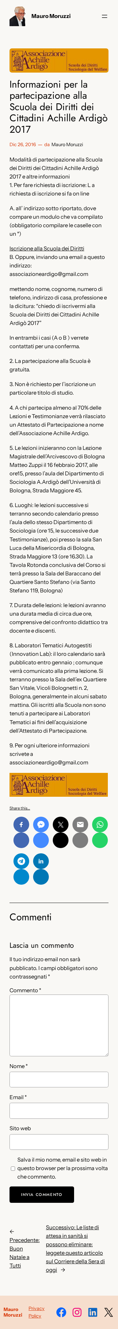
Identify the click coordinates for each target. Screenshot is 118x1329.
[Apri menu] (104, 16)
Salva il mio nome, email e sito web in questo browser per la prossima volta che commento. (62, 1168)
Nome (19, 1066)
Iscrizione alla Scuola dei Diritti (47, 248)
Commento (25, 990)
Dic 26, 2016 (23, 144)
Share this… (20, 808)
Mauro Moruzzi (51, 16)
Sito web (20, 1128)
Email (18, 1097)
